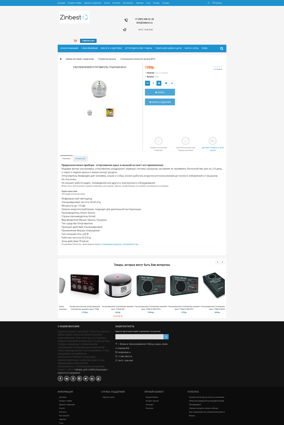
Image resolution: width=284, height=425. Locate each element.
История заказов (152, 401)
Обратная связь (108, 397)
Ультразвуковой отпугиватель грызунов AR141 (137, 59)
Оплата (107, 3)
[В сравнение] (82, 302)
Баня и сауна (192, 48)
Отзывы (156, 3)
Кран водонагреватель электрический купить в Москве (207, 414)
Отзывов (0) (80, 158)
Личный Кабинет (152, 397)
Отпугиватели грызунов (107, 59)
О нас (148, 3)
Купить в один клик (161, 102)
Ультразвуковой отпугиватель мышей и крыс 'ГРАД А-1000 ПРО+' (142, 307)
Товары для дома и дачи (168, 48)
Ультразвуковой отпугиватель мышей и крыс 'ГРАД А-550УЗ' (208, 307)
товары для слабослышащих (90, 369)
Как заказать (128, 3)
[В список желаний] (166, 83)
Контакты (116, 3)
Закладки (149, 405)
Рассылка (149, 408)
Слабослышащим (69, 48)
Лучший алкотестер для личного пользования (206, 397)
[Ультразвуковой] (90, 112)
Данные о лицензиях (92, 3)
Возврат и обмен (75, 3)
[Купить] (68, 302)
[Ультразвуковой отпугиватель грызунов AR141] (100, 88)
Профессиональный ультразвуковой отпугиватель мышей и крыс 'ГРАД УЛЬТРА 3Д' (76, 309)
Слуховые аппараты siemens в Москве (203, 408)
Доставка (61, 3)
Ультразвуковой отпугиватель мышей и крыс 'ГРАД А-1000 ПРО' (175, 307)
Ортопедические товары (138, 48)
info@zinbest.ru (144, 22)
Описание (66, 158)
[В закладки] (75, 302)
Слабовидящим (89, 48)
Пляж (205, 48)
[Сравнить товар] (172, 83)
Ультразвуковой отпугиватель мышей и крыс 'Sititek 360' (109, 307)
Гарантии (139, 3)
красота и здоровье (69, 372)
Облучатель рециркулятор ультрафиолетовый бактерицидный (206, 403)
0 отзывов (218, 69)
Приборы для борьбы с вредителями (80, 59)
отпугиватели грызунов (111, 244)
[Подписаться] (166, 336)
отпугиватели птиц (130, 244)
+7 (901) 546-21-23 (144, 19)
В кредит (165, 3)
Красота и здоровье (111, 48)
